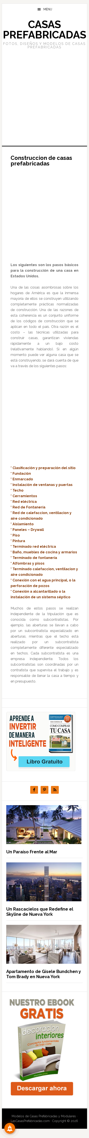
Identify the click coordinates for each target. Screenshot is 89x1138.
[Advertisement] (44, 96)
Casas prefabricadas (44, 29)
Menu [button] (47, 9)
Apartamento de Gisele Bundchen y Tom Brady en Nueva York (43, 974)
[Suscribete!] (9, 1128)
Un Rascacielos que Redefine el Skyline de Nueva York (39, 911)
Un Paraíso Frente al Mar (31, 851)
